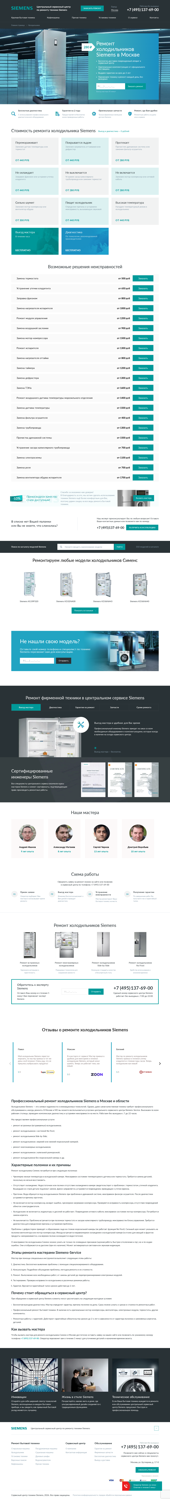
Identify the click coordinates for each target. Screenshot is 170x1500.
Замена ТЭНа (24, 388)
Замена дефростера (28, 378)
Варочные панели (18, 1460)
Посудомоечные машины (46, 1449)
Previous (10, 1063)
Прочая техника (79, 18)
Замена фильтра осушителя (32, 418)
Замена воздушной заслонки (32, 328)
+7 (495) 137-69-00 (100, 884)
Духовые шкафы (42, 1456)
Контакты (154, 18)
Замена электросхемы (29, 457)
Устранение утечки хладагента (34, 288)
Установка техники (107, 18)
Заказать (143, 278)
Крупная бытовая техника (23, 18)
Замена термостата (27, 278)
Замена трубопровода (29, 427)
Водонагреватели (43, 1460)
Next (160, 1063)
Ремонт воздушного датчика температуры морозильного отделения (55, 398)
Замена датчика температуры (33, 408)
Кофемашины (53, 18)
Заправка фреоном (27, 298)
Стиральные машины (20, 1449)
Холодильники (17, 1452)
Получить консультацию (142, 528)
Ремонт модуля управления (32, 318)
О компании (71, 1449)
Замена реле (24, 467)
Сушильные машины (44, 1452)
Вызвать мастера (143, 498)
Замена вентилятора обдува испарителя (39, 477)
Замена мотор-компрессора (32, 338)
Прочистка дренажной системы (34, 437)
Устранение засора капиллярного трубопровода (43, 447)
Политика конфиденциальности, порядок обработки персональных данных (102, 1495)
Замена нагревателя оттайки (32, 358)
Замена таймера (26, 368)
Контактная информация (76, 1452)
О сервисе (132, 18)
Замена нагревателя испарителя (35, 308)
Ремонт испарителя (28, 348)
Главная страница (18, 25)
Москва (114, 10)
